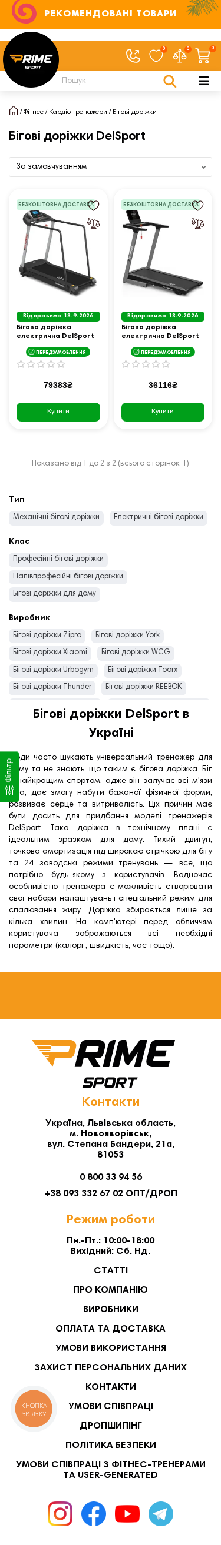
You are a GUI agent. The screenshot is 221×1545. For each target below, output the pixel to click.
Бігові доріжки (135, 112)
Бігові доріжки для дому (54, 594)
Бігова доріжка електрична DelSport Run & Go (160, 332)
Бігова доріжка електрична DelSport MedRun (55, 332)
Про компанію (110, 1290)
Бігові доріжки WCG (135, 653)
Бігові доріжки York (127, 636)
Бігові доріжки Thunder (52, 687)
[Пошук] (170, 81)
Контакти (110, 1387)
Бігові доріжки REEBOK (143, 687)
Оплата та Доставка (110, 1329)
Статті (111, 1271)
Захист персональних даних (110, 1368)
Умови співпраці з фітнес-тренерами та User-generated (111, 1470)
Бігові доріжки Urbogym (53, 670)
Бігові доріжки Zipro (47, 636)
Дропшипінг (111, 1426)
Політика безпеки (110, 1445)
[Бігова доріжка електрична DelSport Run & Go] (163, 253)
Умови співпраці (110, 1407)
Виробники (110, 1310)
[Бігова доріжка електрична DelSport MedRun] (58, 253)
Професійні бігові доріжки (58, 559)
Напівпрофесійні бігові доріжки (68, 577)
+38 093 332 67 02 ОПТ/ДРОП (110, 1194)
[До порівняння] (93, 223)
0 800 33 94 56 (111, 1177)
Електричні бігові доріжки (158, 517)
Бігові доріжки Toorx (142, 670)
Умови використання (110, 1348)
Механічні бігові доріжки (56, 517)
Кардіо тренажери (78, 112)
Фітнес (34, 112)
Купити (58, 411)
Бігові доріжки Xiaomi (50, 653)
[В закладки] (94, 205)
